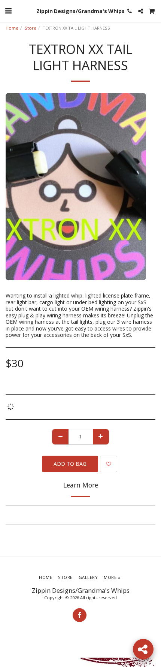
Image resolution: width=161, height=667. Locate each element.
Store (30, 28)
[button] (8, 10)
